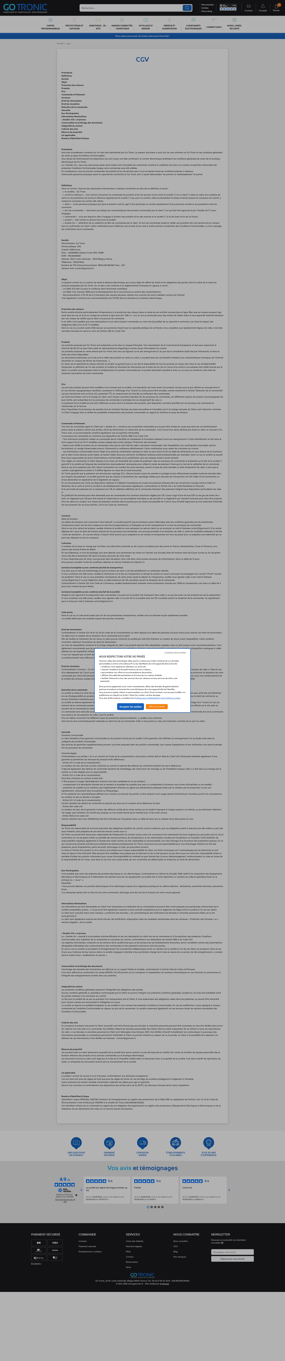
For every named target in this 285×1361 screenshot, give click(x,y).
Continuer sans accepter (175, 652)
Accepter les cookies (130, 706)
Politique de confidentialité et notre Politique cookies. (158, 698)
